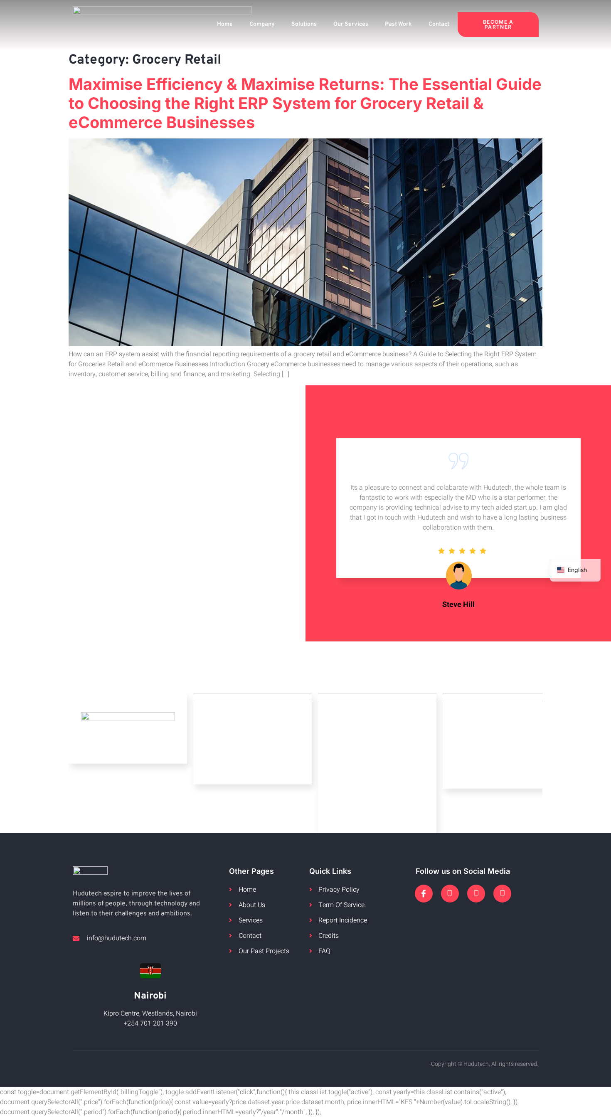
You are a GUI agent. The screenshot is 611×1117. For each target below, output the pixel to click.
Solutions (304, 24)
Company (262, 24)
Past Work (398, 24)
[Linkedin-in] (502, 893)
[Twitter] (450, 893)
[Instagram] (476, 893)
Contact (439, 24)
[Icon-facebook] (424, 893)
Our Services (350, 24)
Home (225, 24)
